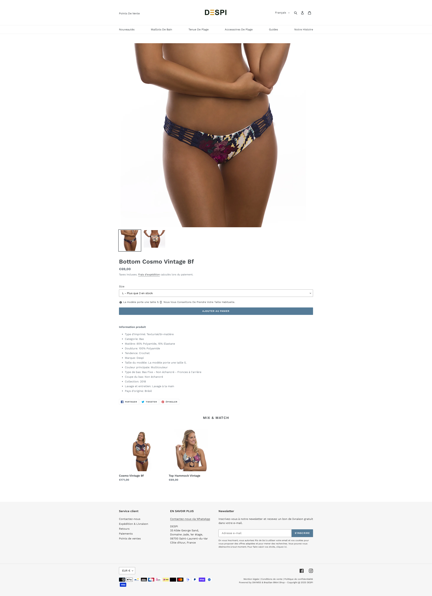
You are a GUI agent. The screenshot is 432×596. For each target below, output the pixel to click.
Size (121, 286)
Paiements (126, 533)
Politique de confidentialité (298, 579)
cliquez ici (281, 547)
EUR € (126, 570)
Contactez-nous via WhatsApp (190, 519)
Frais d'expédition (149, 274)
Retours (124, 528)
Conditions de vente (271, 579)
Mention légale (251, 579)
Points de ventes (130, 538)
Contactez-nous (129, 519)
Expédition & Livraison (133, 523)
